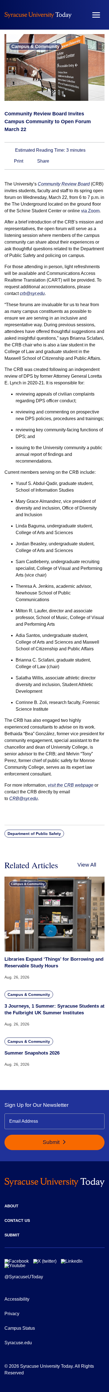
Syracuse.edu (18, 1342)
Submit (52, 1142)
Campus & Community (35, 46)
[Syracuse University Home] (38, 15)
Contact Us (17, 1220)
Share (42, 161)
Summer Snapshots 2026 (32, 1053)
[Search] (80, 15)
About (11, 1206)
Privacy (11, 1313)
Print (18, 161)
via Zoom (90, 210)
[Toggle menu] (96, 15)
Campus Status (19, 1328)
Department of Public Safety (34, 833)
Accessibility (16, 1299)
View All (86, 865)
